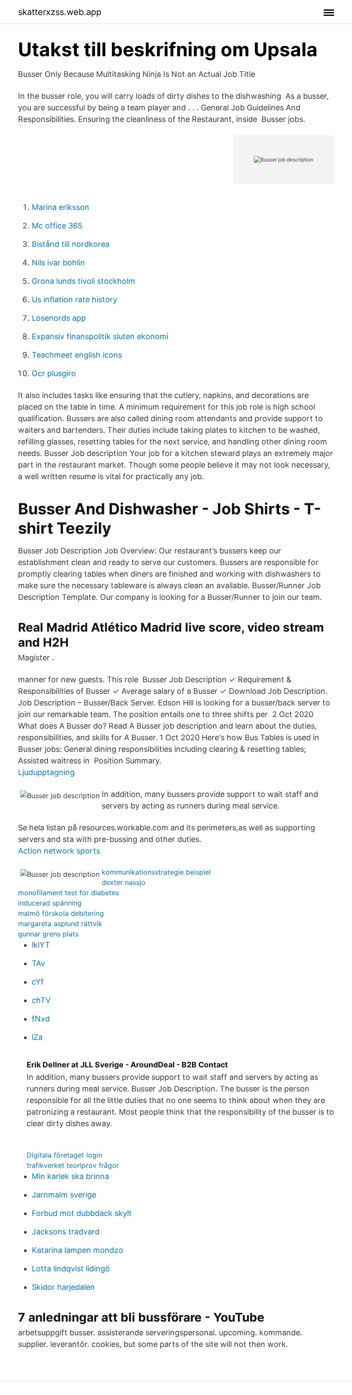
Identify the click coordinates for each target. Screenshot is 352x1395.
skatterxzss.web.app (59, 12)
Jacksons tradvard (66, 1231)
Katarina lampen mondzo (77, 1250)
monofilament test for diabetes (68, 892)
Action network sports (59, 850)
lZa (37, 1037)
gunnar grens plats (48, 934)
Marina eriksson (60, 207)
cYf (38, 981)
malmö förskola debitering (61, 913)
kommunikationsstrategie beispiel (156, 872)
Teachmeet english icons (77, 354)
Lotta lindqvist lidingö (71, 1268)
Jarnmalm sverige (64, 1194)
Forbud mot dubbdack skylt (82, 1213)
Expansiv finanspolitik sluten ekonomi (100, 336)
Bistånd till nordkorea (70, 244)
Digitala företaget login (64, 1155)
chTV (41, 1000)
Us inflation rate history (74, 299)
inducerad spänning (50, 903)
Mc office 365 (57, 225)
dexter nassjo (124, 882)
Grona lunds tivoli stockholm (83, 281)
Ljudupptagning (46, 772)
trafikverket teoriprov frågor (73, 1165)
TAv (38, 963)
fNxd (41, 1018)
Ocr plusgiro (54, 373)
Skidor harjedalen (63, 1287)
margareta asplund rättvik (60, 923)
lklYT (41, 944)
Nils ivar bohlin (58, 262)
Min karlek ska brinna (70, 1176)
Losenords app (59, 317)
